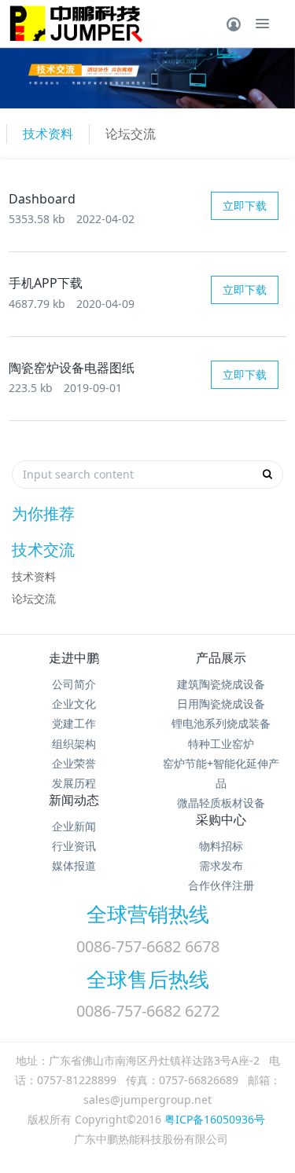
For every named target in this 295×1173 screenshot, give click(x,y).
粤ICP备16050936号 (214, 1119)
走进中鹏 (74, 657)
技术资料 (48, 133)
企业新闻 (74, 826)
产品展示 (221, 657)
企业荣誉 (74, 763)
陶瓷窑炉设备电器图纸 (72, 367)
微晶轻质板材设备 (221, 802)
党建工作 (74, 723)
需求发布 (221, 865)
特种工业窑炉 (221, 743)
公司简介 (74, 683)
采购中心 (221, 819)
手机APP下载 (46, 282)
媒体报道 (74, 865)
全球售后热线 (148, 979)
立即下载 (245, 205)
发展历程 (74, 782)
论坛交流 (130, 133)
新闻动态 (74, 799)
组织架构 (74, 743)
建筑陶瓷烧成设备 (221, 683)
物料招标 (221, 845)
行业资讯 (74, 845)
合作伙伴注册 (221, 885)
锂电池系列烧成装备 (221, 723)
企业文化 (74, 703)
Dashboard (42, 198)
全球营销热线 (148, 914)
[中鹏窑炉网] (72, 23)
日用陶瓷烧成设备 (221, 703)
